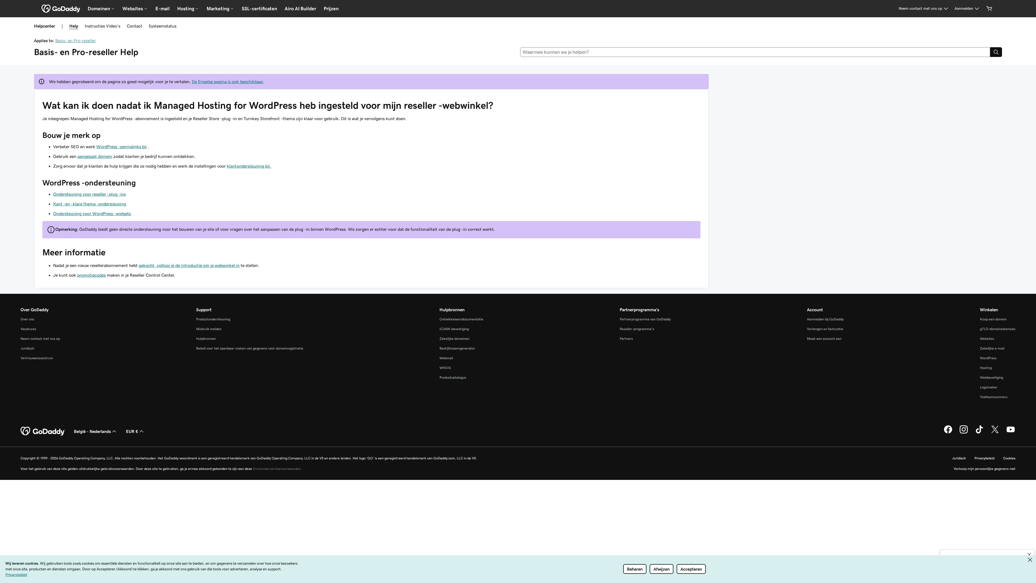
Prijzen (331, 8)
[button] (1029, 555)
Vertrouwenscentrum (37, 358)
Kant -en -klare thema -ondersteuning (89, 204)
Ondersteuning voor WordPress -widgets (92, 213)
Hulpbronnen (206, 338)
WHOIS (445, 368)
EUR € (132, 431)
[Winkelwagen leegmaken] (989, 8)
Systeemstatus (162, 26)
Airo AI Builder (300, 8)
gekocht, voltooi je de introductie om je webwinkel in (189, 265)
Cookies (1009, 458)
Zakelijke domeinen (454, 338)
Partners (626, 338)
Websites (987, 338)
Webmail (446, 358)
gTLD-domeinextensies (997, 329)
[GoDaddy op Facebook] (948, 433)
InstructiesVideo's (102, 26)
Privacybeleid (984, 458)
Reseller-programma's (637, 329)
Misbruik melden (208, 329)
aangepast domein (94, 156)
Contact (134, 26)
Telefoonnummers (994, 397)
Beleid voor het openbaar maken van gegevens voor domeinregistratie (249, 348)
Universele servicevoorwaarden (277, 468)
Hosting (986, 368)
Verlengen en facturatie (825, 329)
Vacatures (28, 329)
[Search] (996, 52)
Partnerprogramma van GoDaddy (645, 319)
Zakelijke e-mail (992, 348)
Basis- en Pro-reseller (75, 40)
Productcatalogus (452, 377)
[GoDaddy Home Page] (43, 431)
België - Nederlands (92, 431)
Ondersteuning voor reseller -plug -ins (89, 194)
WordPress (988, 358)
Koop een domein (993, 319)
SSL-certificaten (259, 8)
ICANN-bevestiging (454, 329)
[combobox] (755, 52)
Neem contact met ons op (40, 338)
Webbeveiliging (991, 377)
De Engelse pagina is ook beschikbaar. (228, 81)
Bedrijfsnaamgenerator (457, 348)
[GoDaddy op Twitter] (995, 433)
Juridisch (27, 348)
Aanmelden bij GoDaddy (825, 319)
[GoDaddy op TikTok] (979, 433)
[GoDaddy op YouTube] (1010, 433)
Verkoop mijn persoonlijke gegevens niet (984, 468)
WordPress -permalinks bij (121, 146)
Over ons (27, 319)
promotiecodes (91, 275)
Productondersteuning (213, 319)
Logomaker (988, 387)
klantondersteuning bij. (249, 166)
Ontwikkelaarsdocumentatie (461, 319)
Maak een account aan (824, 338)
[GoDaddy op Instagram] (964, 433)
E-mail (162, 8)
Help (73, 26)
